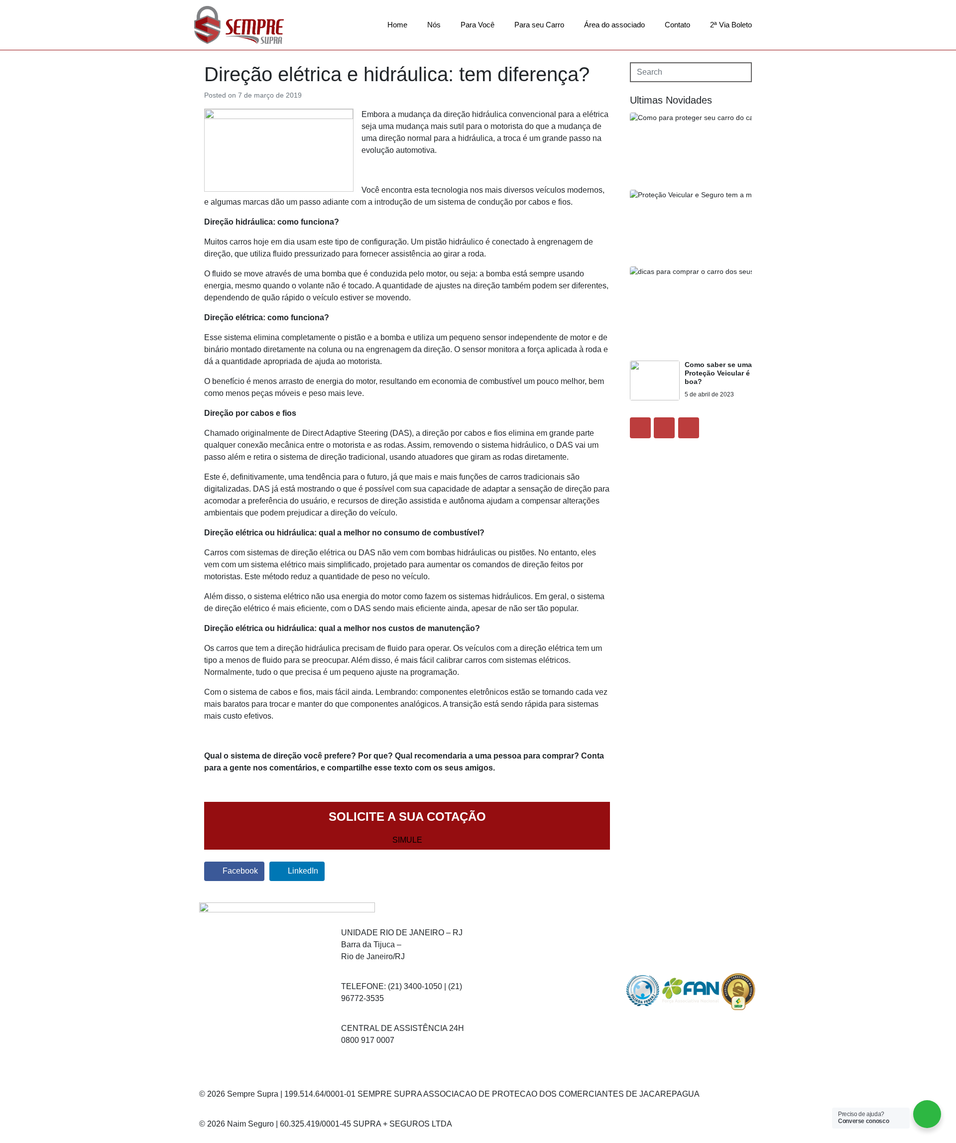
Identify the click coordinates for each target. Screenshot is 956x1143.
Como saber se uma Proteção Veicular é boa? (718, 373)
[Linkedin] (688, 427)
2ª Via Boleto (731, 24)
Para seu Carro (539, 24)
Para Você (477, 24)
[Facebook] (640, 427)
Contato (677, 24)
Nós (434, 24)
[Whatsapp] (549, 1011)
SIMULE (407, 840)
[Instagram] (664, 427)
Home (397, 24)
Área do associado (614, 24)
